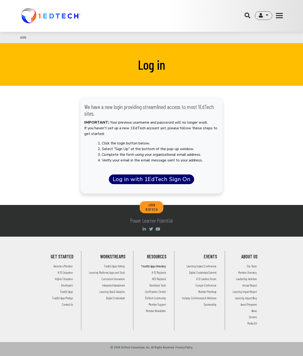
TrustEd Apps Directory (153, 266)
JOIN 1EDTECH (151, 207)
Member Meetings (207, 292)
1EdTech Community (155, 298)
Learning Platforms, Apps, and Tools (107, 272)
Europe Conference (206, 285)
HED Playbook (159, 279)
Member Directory (247, 272)
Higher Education (64, 279)
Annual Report (249, 285)
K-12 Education (65, 272)
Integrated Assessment (113, 285)
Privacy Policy (183, 347)
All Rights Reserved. (163, 347)
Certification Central (155, 292)
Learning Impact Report (245, 292)
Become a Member (63, 266)
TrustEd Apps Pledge (62, 298)
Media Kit (252, 323)
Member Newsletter (156, 311)
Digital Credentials (115, 298)
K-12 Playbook (159, 272)
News (254, 311)
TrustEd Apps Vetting (114, 266)
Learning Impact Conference (201, 266)
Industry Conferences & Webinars (199, 298)
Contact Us (67, 304)
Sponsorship (210, 304)
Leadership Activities (246, 279)
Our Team (252, 266)
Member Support (157, 304)
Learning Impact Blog (246, 298)
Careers (253, 317)
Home (23, 37)
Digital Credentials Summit (202, 272)
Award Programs (249, 304)
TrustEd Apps (66, 292)
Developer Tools (157, 285)
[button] (263, 15)
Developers (67, 285)
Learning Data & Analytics (112, 292)
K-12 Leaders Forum (206, 279)
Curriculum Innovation (113, 279)
